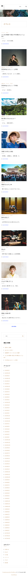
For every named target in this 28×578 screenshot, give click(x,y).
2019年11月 (7, 474)
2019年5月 (7, 490)
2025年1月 (7, 375)
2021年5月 (7, 426)
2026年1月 (7, 370)
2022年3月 (7, 407)
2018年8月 (7, 511)
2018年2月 (7, 527)
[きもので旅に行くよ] (14, 270)
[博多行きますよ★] (14, 172)
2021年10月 (7, 421)
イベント (3, 32)
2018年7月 (7, 514)
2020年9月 (7, 447)
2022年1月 (7, 413)
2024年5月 (7, 381)
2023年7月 (7, 391)
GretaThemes (14, 574)
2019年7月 (7, 485)
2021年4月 (7, 429)
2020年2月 (7, 466)
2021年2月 (7, 434)
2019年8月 (7, 482)
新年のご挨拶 (8, 347)
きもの (2, 149)
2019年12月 (7, 471)
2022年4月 (7, 405)
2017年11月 (7, 535)
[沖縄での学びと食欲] (14, 139)
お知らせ (3, 67)
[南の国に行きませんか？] (14, 106)
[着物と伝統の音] (14, 302)
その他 (6, 554)
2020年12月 (7, 439)
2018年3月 (7, 525)
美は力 (3, 249)
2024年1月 (7, 383)
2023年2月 (7, 397)
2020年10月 (7, 445)
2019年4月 (7, 493)
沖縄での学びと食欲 (7, 151)
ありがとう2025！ (9, 350)
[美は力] (14, 238)
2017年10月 (7, 538)
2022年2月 (7, 410)
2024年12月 (7, 378)
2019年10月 (7, 477)
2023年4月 (7, 394)
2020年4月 (7, 461)
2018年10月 (7, 506)
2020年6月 (7, 455)
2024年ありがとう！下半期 (9, 85)
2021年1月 (7, 437)
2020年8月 (7, 450)
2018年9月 (7, 509)
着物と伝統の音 (5, 313)
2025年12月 (7, 373)
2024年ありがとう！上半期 (9, 69)
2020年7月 (7, 453)
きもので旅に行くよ (7, 281)
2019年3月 (7, 495)
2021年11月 (7, 418)
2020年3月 (7, 463)
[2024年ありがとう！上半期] (14, 57)
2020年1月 (7, 469)
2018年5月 (7, 519)
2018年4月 (7, 522)
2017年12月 (7, 533)
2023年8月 (7, 389)
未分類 (6, 562)
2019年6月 (7, 487)
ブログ (7, 32)
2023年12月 (7, 386)
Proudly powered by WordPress (9, 572)
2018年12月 (7, 501)
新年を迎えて (5, 217)
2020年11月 (7, 442)
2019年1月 (7, 498)
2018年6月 (7, 517)
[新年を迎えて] (14, 205)
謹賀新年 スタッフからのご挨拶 (12, 352)
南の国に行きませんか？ (8, 118)
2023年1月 (7, 399)
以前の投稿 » (14, 326)
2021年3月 (7, 431)
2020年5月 (7, 458)
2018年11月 (7, 503)
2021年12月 (7, 415)
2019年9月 (7, 479)
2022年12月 (7, 402)
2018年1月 (7, 530)
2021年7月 (7, 423)
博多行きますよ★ (6, 184)
